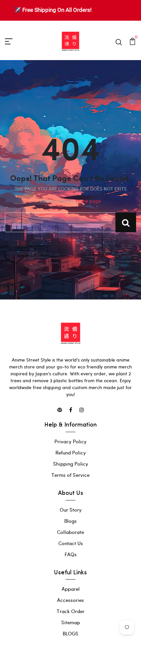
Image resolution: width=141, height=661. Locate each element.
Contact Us (70, 543)
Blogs (70, 521)
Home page (88, 201)
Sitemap (70, 622)
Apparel (71, 588)
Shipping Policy (70, 463)
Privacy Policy (70, 441)
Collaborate (70, 532)
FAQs (71, 554)
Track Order (71, 611)
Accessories (70, 600)
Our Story (71, 509)
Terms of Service (70, 475)
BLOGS (70, 633)
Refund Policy (70, 452)
